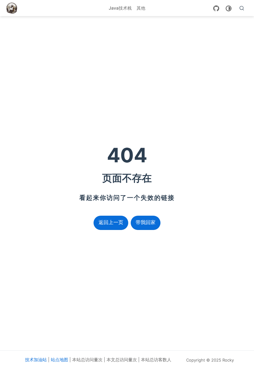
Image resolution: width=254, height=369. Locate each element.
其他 (141, 8)
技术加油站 (36, 359)
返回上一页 (111, 222)
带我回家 (145, 222)
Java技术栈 (120, 8)
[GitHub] (216, 8)
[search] (242, 8)
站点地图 (59, 359)
